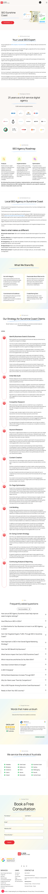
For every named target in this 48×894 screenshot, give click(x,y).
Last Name (28, 815)
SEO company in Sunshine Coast (18, 44)
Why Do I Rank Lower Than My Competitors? (16, 680)
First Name (7, 815)
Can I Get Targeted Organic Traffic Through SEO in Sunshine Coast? (21, 635)
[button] (45, 2)
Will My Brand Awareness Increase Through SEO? (18, 675)
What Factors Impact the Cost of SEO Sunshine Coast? (20, 654)
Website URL (8, 828)
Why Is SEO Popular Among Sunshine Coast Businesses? (20, 685)
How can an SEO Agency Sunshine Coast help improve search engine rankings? (19, 614)
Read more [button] (22, 732)
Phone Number (8, 834)
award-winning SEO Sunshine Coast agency (15, 215)
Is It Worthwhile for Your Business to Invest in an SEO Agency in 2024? (22, 627)
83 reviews (12, 729)
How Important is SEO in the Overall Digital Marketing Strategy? (19, 643)
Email (6, 822)
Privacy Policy (31, 891)
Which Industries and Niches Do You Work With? (17, 659)
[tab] (24, 615)
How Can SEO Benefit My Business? (13, 649)
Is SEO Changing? (7, 670)
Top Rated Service (11, 860)
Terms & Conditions (39, 891)
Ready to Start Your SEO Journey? (12, 690)
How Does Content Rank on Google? (13, 665)
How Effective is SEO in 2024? (11, 621)
